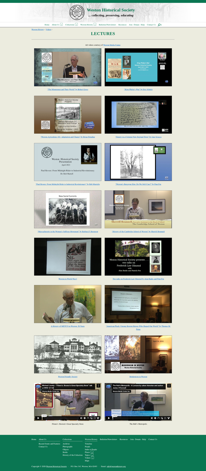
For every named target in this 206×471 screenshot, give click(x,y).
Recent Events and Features (49, 443)
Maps (87, 460)
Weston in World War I (68, 278)
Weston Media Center (111, 45)
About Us (55, 24)
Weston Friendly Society (67, 376)
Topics (87, 455)
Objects (66, 449)
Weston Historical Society (111, 10)
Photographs (67, 446)
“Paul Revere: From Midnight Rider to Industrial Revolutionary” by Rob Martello (68, 184)
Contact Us (151, 24)
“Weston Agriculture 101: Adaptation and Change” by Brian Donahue (68, 136)
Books (65, 452)
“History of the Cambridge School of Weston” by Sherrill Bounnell (138, 231)
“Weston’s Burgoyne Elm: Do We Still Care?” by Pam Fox (138, 184)
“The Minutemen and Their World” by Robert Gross (67, 89)
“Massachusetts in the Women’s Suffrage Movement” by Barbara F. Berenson (68, 231)
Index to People (91, 449)
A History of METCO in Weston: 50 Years (68, 326)
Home (47, 24)
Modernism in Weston (138, 376)
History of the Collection (72, 455)
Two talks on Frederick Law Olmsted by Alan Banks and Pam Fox (138, 278)
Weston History (86, 24)
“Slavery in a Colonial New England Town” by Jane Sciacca (138, 136)
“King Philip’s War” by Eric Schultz (138, 89)
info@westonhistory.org (116, 466)
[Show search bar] (159, 25)
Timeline (88, 443)
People (87, 446)
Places (87, 452)
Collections (69, 24)
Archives (66, 443)
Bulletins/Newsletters (107, 24)
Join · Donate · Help (137, 24)
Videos (48, 29)
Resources (122, 24)
